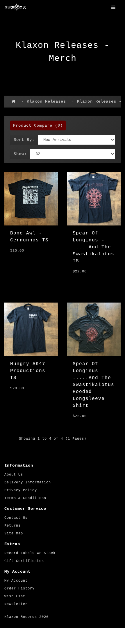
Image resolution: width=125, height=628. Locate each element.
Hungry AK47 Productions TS (27, 371)
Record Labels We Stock (30, 553)
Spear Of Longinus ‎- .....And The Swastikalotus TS (93, 247)
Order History (19, 589)
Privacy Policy (20, 490)
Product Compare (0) (38, 125)
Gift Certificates (24, 561)
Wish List (14, 596)
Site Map (13, 533)
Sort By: (24, 139)
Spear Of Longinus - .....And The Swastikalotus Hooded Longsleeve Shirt (93, 384)
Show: (20, 154)
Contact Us (16, 518)
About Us (13, 475)
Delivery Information (27, 482)
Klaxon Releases (46, 101)
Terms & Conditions (25, 498)
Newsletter (16, 604)
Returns (12, 526)
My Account (16, 581)
